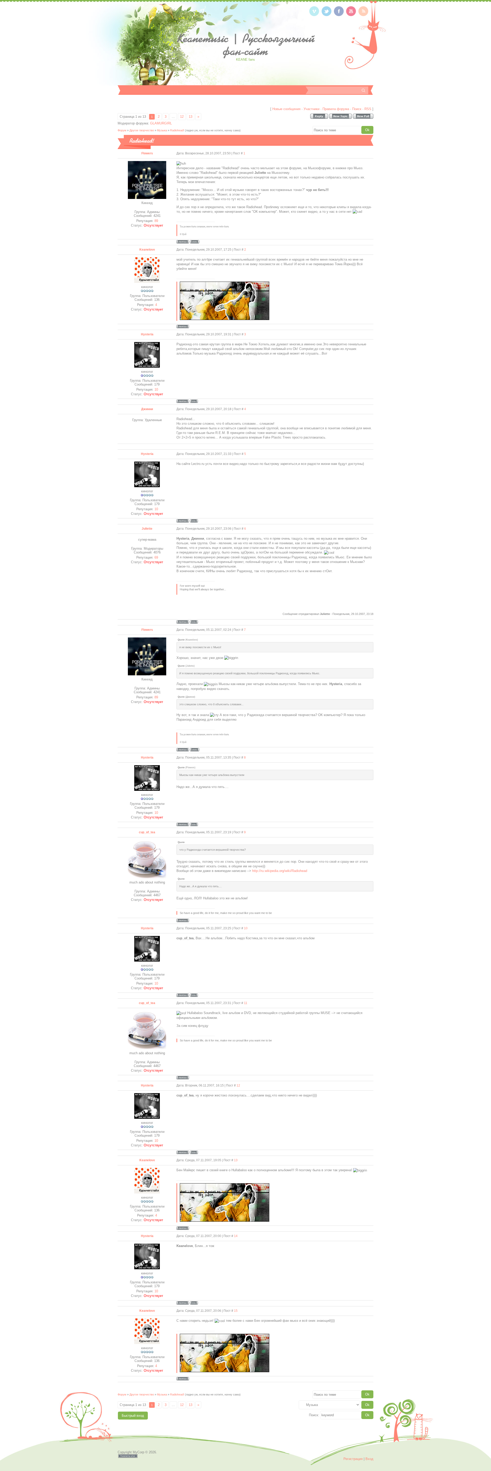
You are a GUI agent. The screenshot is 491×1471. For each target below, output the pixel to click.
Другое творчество (141, 130)
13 (190, 117)
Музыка (162, 130)
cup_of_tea (147, 832)
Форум (122, 130)
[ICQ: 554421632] (194, 622)
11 (245, 1003)
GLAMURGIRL (161, 123)
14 (236, 1236)
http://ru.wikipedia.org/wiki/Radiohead (279, 871)
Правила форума (335, 109)
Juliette (147, 528)
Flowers (147, 153)
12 (182, 117)
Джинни (147, 409)
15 (236, 1311)
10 (246, 928)
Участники (311, 109)
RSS (367, 109)
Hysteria (147, 334)
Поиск (356, 109)
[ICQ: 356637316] (194, 401)
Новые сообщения (286, 109)
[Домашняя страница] (194, 241)
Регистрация (353, 1459)
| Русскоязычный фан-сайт (246, 45)
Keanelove (147, 249)
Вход (369, 1459)
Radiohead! (177, 130)
